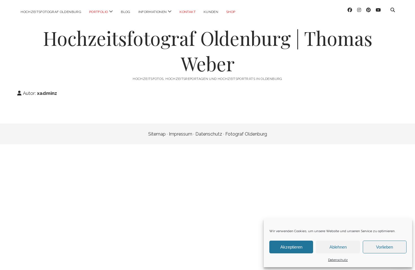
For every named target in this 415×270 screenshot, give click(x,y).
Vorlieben (384, 247)
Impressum (180, 134)
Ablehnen (338, 247)
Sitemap (157, 134)
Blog (125, 12)
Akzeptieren (291, 247)
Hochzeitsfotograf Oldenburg (51, 12)
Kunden (211, 12)
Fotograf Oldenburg (246, 134)
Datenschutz (338, 260)
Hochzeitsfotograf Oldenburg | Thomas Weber (207, 50)
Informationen (152, 12)
